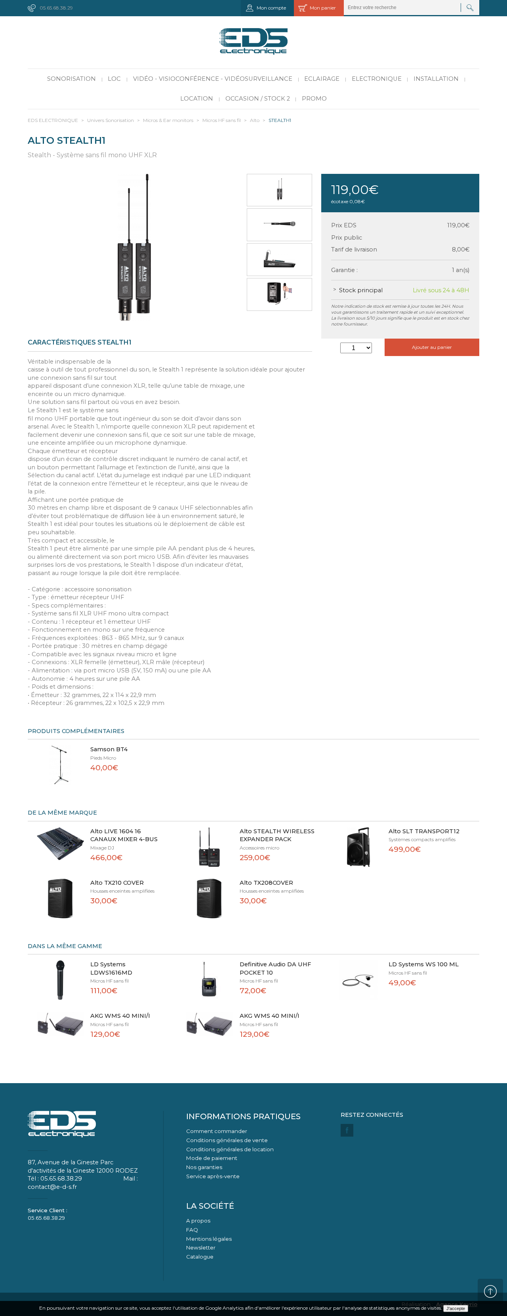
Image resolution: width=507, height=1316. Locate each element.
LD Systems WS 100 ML (424, 964)
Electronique (377, 78)
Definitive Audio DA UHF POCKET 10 (275, 968)
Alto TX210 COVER (117, 882)
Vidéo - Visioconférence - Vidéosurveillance (212, 78)
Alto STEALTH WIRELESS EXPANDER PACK (277, 835)
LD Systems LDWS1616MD (111, 968)
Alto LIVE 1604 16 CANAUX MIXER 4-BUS (124, 835)
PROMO (314, 98)
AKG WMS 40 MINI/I (120, 1015)
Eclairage (321, 78)
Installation (436, 78)
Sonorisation (71, 78)
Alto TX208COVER (266, 882)
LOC (114, 78)
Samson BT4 (109, 749)
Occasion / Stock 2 (257, 98)
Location (196, 98)
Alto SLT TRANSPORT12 (424, 831)
